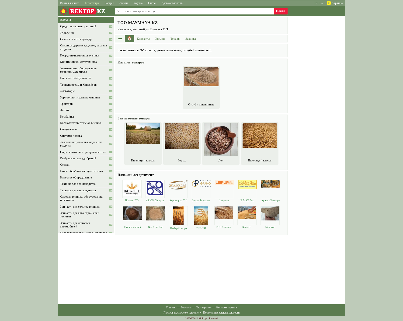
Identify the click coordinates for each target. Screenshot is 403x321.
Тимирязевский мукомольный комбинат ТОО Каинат (132, 227)
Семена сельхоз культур (76, 39)
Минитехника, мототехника (78, 61)
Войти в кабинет (69, 3)
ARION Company (155, 200)
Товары (109, 3)
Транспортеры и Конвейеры (78, 84)
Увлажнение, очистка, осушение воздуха (81, 143)
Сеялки (64, 164)
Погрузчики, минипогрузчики (79, 55)
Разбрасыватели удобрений (78, 158)
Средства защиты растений (78, 26)
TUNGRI (201, 228)
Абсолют (270, 227)
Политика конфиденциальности (221, 312)
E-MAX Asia (247, 200)
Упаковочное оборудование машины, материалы (78, 70)
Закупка (137, 3)
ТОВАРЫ (65, 19)
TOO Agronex (223, 227)
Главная (171, 307)
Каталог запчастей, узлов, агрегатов (83, 232)
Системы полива (71, 135)
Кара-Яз (246, 227)
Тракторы (66, 103)
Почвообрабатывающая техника (81, 171)
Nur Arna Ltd (155, 227)
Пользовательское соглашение (180, 312)
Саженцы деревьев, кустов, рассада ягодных (83, 47)
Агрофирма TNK (178, 200)
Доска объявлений (172, 3)
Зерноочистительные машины (80, 97)
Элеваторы (67, 91)
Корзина (335, 3)
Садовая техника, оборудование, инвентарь (81, 198)
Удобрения (67, 33)
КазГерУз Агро (178, 228)
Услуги (123, 3)
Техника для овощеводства (78, 183)
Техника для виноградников (78, 190)
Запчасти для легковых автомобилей (75, 224)
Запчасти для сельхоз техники (80, 206)
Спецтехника (68, 129)
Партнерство (203, 307)
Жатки (64, 110)
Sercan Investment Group (201, 200)
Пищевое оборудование (75, 78)
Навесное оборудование (76, 177)
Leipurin (224, 200)
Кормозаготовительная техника (80, 123)
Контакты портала (226, 307)
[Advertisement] (201, 269)
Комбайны (67, 116)
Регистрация (92, 3)
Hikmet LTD (132, 200)
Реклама (186, 307)
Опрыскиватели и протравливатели (83, 152)
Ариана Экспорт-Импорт (270, 200)
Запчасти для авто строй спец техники (79, 214)
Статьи (152, 3)
